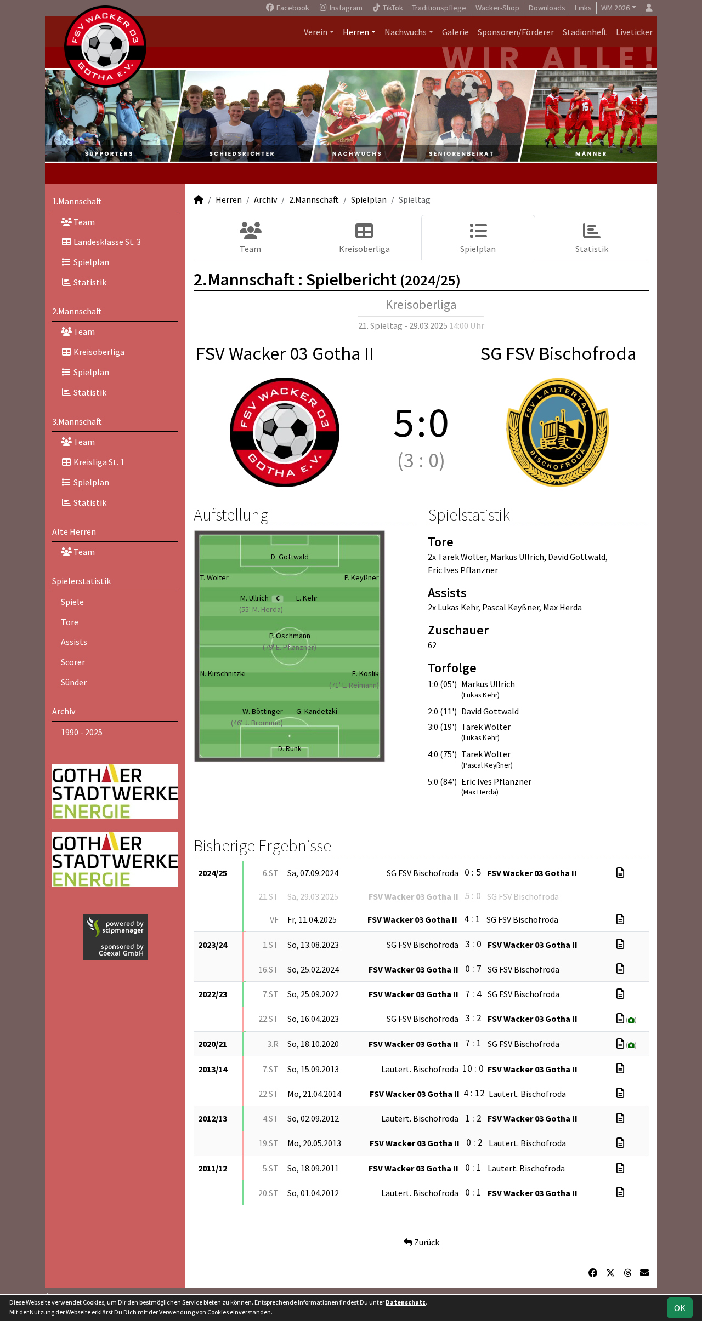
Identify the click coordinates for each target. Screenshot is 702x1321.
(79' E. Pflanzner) (289, 647)
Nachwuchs (405, 31)
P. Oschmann (289, 636)
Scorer (73, 661)
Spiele (72, 601)
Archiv (63, 711)
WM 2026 (615, 8)
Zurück (425, 1242)
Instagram (345, 8)
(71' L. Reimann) (354, 685)
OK (680, 1307)
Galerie (455, 31)
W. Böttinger (262, 711)
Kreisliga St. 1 (98, 461)
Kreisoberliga (98, 351)
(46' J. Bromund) (257, 723)
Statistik (89, 282)
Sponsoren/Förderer (516, 31)
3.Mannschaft (77, 421)
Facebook (292, 8)
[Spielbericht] (620, 872)
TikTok (392, 8)
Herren (356, 31)
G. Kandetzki (316, 711)
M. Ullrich (259, 598)
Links (583, 8)
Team (83, 221)
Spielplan (90, 261)
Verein (315, 31)
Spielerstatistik (81, 580)
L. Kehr (307, 598)
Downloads (547, 8)
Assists (74, 641)
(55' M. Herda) (261, 609)
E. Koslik (365, 673)
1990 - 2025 (82, 732)
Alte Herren (74, 531)
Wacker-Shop (497, 8)
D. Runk (290, 748)
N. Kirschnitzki (223, 673)
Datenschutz (406, 1302)
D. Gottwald (290, 557)
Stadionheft (585, 31)
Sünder (74, 682)
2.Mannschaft (77, 311)
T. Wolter (214, 577)
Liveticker (634, 31)
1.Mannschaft (77, 201)
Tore (69, 621)
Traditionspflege (439, 8)
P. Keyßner (361, 577)
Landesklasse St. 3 (106, 241)
